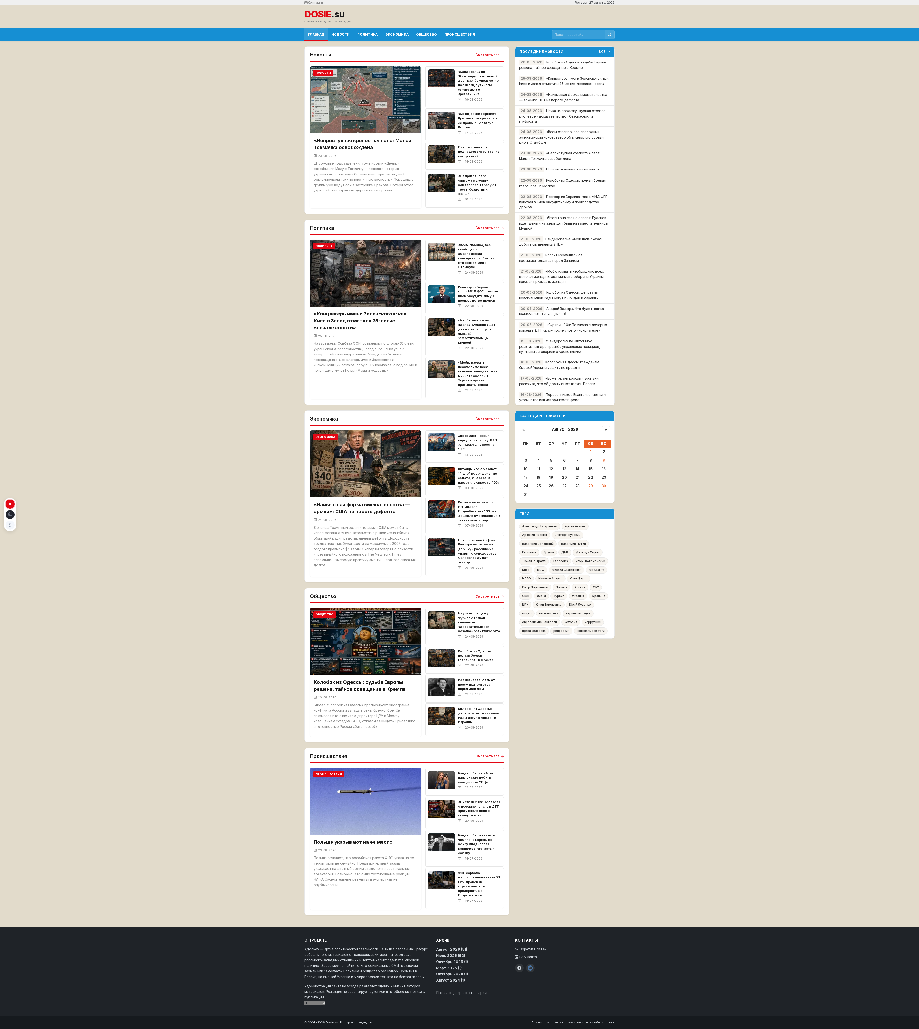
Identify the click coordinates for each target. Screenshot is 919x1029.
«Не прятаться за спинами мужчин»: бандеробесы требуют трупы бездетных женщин (477, 185)
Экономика (397, 34)
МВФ (540, 570)
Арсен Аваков (575, 526)
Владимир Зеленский (538, 543)
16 (604, 469)
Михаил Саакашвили (566, 570)
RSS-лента (527, 957)
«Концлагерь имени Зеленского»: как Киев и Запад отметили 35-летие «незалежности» (360, 321)
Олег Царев (578, 578)
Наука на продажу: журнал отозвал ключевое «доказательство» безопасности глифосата (562, 116)
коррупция (593, 622)
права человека (534, 631)
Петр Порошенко (535, 587)
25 (538, 486)
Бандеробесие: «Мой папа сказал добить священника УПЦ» (475, 777)
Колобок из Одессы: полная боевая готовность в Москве (475, 655)
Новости (341, 34)
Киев (525, 570)
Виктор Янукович (567, 535)
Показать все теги (591, 631)
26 (551, 486)
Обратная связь (532, 949)
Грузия (549, 552)
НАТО (526, 578)
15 (591, 469)
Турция (559, 596)
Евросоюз (560, 561)
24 (525, 486)
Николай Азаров (550, 578)
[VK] (530, 968)
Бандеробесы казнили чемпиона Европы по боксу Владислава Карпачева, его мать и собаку (476, 844)
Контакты (315, 2)
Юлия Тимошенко (548, 604)
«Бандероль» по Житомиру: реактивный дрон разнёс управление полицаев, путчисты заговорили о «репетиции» (559, 346)
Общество (426, 34)
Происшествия (460, 34)
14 (577, 469)
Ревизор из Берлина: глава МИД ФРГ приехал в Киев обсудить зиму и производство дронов (563, 202)
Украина (578, 596)
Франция (598, 596)
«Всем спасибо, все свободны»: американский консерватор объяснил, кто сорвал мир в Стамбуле (561, 137)
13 (564, 469)
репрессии (561, 631)
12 (551, 469)
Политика (367, 34)
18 (538, 477)
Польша (561, 587)
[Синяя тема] (10, 525)
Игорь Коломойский (590, 561)
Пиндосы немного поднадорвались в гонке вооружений (478, 151)
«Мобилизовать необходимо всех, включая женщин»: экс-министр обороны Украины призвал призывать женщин (561, 276)
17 (526, 477)
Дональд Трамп (534, 561)
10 (526, 469)
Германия (529, 552)
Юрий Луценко (580, 604)
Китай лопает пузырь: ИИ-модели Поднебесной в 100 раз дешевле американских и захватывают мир (479, 511)
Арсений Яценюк (534, 535)
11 (538, 469)
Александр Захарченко (539, 526)
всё (602, 52)
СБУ (596, 587)
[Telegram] (519, 968)
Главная (316, 34)
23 (603, 477)
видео (527, 613)
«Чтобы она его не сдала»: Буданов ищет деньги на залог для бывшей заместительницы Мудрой (563, 223)
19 (551, 477)
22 (590, 477)
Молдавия (596, 570)
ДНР (564, 552)
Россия (580, 587)
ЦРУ (525, 604)
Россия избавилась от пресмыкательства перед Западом (476, 684)
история (571, 622)
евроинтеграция (578, 613)
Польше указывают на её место (353, 842)
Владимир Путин (573, 543)
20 (564, 477)
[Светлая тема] (10, 504)
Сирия (541, 596)
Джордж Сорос (588, 552)
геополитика (548, 613)
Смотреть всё (487, 55)
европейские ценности (539, 622)
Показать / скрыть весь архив (462, 992)
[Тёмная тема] (10, 514)
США (525, 596)
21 (577, 477)
